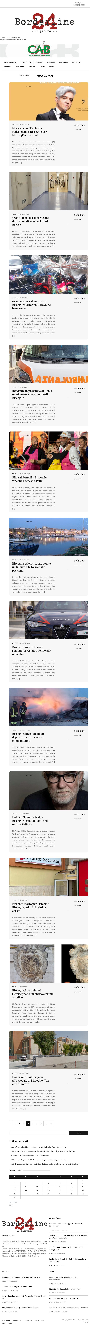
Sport (51, 67)
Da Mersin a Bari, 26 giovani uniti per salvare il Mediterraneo (30, 1155)
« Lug (11, 1205)
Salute (42, 67)
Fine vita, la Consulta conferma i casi (64, 1289)
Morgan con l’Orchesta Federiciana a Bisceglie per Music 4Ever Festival (29, 131)
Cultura (75, 62)
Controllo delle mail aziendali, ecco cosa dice (68, 1307)
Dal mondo (63, 62)
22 (72, 1190)
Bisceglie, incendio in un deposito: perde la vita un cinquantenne (28, 737)
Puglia (38, 62)
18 (26, 1190)
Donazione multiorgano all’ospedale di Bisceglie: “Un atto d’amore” (30, 1080)
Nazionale (51, 62)
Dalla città (25, 62)
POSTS (79, 130)
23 (83, 1190)
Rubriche (32, 67)
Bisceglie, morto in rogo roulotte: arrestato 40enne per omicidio (31, 650)
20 (49, 1190)
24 (15, 1194)
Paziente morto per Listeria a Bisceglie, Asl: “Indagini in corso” (30, 907)
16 (83, 1187)
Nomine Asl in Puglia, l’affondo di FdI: (17, 1286)
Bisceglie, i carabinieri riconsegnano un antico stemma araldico (32, 993)
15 (71, 1187)
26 (46, 1123)
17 (14, 1190)
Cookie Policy (39, 1320)
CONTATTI (29, 1320)
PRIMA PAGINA (6, 1320)
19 (37, 1190)
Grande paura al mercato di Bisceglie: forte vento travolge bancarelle (31, 304)
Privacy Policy (18, 1320)
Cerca (79, 1133)
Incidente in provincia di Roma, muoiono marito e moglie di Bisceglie (32, 394)
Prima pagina (9, 62)
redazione (15, 124)
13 (48, 1187)
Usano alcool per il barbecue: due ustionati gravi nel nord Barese (30, 221)
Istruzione (20, 67)
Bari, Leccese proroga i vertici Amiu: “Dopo (20, 1307)
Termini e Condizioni (8, 1323)
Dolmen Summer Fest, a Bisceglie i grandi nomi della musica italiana (30, 820)
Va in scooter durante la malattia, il (63, 1298)
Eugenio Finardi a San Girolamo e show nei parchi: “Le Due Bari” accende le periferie (38, 1147)
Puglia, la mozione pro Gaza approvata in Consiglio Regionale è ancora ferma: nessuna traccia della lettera (45, 1164)
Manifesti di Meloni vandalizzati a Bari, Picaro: (21, 1277)
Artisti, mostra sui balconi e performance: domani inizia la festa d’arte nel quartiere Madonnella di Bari (43, 1151)
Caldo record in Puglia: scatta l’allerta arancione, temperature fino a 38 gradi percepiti (38, 1160)
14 (60, 1187)
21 (60, 1190)
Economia (8, 67)
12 (37, 1187)
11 (26, 1187)
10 (14, 1187)
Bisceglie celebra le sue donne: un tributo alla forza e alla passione (32, 566)
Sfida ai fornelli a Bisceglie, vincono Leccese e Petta (29, 479)
